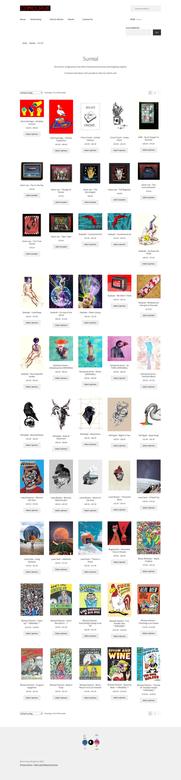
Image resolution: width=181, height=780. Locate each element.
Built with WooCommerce (46, 764)
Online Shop (35, 19)
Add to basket (32, 195)
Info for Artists (56, 19)
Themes (32, 43)
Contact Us (88, 19)
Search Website (132, 28)
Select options (32, 134)
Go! (157, 32)
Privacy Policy (26, 764)
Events (71, 19)
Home (23, 19)
